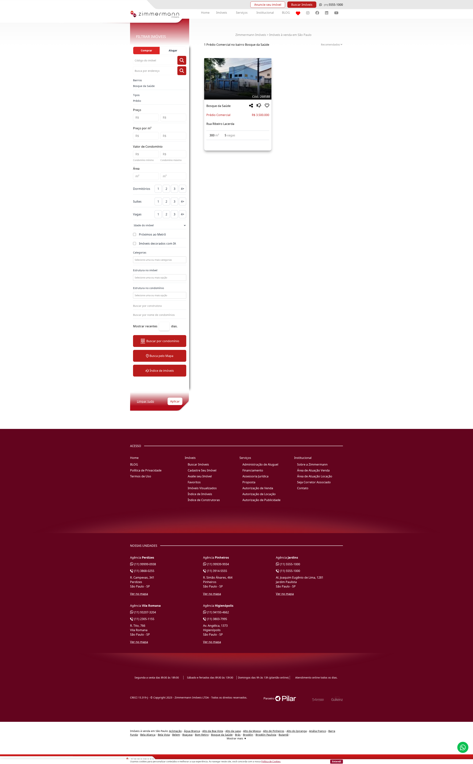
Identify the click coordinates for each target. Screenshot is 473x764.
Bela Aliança (147, 734)
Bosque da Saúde (144, 86)
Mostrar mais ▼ (236, 738)
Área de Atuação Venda (313, 470)
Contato (302, 488)
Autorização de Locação (259, 494)
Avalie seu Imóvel (200, 476)
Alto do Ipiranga (297, 731)
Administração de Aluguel (260, 464)
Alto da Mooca (252, 731)
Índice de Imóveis (200, 494)
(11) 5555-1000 (289, 564)
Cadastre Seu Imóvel (202, 470)
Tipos (136, 95)
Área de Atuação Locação (314, 476)
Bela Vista (164, 734)
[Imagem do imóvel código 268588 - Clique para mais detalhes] (237, 79)
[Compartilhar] (251, 105)
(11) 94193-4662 (217, 612)
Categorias (139, 252)
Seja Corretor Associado (314, 482)
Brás (238, 734)
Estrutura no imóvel (145, 270)
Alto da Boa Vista (212, 731)
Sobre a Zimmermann (312, 464)
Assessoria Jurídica (255, 476)
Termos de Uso (140, 476)
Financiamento (252, 470)
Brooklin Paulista (266, 734)
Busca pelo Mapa (161, 356)
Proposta (248, 482)
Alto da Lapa (233, 731)
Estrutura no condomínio (148, 288)
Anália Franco (317, 731)
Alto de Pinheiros (273, 731)
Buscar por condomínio (162, 341)
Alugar (173, 50)
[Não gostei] (259, 105)
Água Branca (192, 731)
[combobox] (159, 259)
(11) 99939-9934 (217, 564)
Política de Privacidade (145, 470)
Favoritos (194, 482)
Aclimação (175, 731)
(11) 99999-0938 (144, 564)
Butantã (283, 734)
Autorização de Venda (257, 488)
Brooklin (248, 734)
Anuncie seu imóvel (267, 5)
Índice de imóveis (162, 371)
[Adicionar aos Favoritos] (267, 105)
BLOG (286, 13)
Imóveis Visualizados (202, 488)
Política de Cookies (270, 761)
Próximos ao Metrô (152, 234)
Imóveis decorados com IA (157, 243)
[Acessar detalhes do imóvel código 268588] (237, 142)
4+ (182, 189)
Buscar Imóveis (301, 5)
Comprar (146, 50)
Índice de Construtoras (204, 500)
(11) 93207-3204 (144, 612)
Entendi (336, 761)
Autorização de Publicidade (261, 500)
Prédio (137, 101)
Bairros (137, 80)
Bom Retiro (202, 734)
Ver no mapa (139, 594)
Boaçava (187, 734)
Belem (176, 734)
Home (205, 13)
